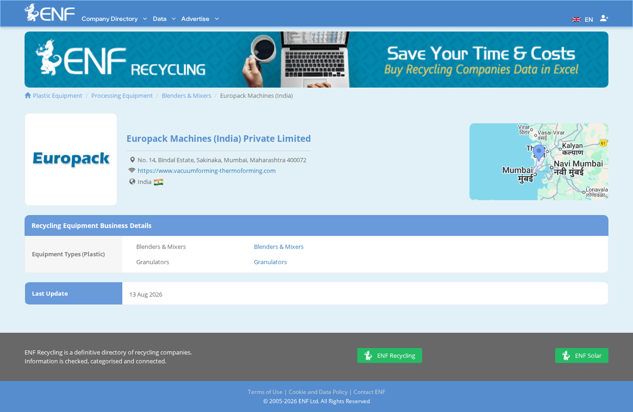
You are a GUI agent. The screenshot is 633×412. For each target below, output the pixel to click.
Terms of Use (265, 392)
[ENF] (50, 12)
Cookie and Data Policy (318, 392)
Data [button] (160, 18)
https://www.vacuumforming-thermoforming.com (207, 170)
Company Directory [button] (110, 18)
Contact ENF (369, 392)
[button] (581, 18)
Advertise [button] (196, 18)
